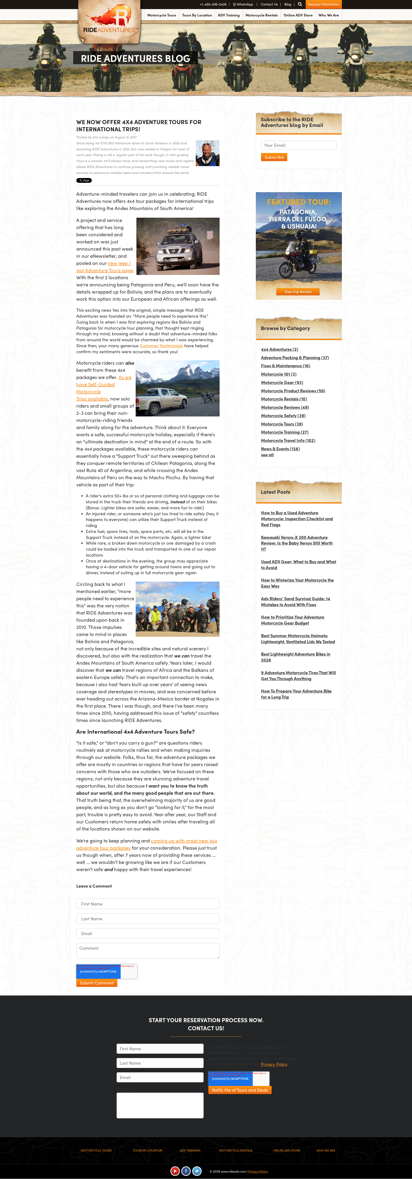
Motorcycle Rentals (284, 399)
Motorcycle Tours (282, 424)
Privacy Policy (274, 1064)
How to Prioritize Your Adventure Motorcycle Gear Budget (292, 620)
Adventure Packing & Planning (295, 357)
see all (267, 455)
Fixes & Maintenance (285, 365)
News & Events (280, 449)
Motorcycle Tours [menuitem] (161, 14)
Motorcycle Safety (283, 415)
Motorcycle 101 (279, 374)
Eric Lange (101, 137)
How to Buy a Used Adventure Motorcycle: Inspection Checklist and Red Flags (297, 518)
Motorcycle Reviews (285, 407)
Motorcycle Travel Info (288, 440)
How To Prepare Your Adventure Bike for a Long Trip (296, 694)
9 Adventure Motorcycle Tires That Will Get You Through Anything (298, 675)
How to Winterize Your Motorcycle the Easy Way (297, 583)
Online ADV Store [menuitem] (298, 14)
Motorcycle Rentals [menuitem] (262, 14)
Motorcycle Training (285, 432)
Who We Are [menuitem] (329, 14)
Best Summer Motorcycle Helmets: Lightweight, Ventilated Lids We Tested (298, 638)
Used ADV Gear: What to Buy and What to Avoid (298, 564)
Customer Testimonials (161, 345)
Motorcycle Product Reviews (293, 391)
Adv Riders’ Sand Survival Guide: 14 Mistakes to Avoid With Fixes (295, 601)
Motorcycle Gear (282, 382)
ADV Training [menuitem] (229, 14)
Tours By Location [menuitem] (197, 14)
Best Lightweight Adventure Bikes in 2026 (295, 657)
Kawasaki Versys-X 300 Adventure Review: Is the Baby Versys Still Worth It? (297, 543)
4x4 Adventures (279, 349)
